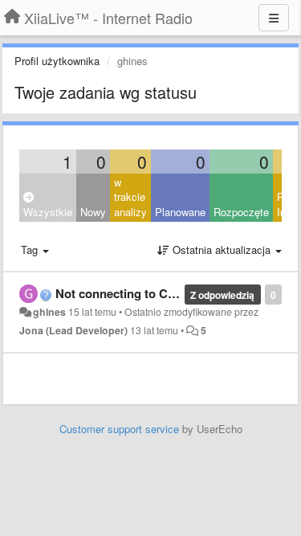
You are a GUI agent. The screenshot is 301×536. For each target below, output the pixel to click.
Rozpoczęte (241, 211)
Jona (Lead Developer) (73, 330)
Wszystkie (47, 211)
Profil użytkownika (57, 60)
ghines (49, 312)
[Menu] (273, 17)
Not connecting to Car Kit (126, 293)
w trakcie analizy (130, 196)
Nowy (93, 211)
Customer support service (119, 428)
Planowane (180, 211)
